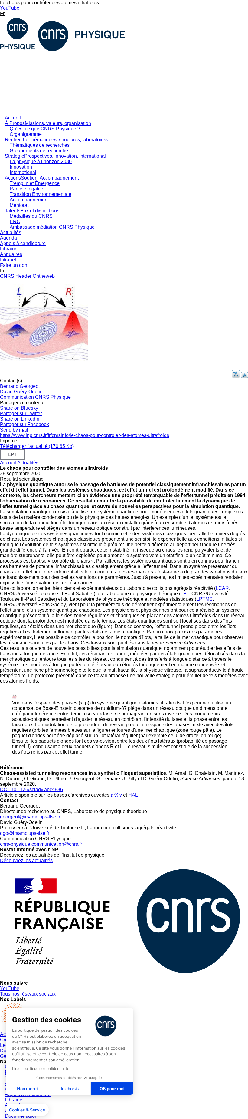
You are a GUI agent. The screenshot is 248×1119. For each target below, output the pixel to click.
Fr (2, 13)
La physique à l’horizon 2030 (41, 161)
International (23, 172)
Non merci (27, 1088)
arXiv (116, 795)
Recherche (56, 139)
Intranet (8, 259)
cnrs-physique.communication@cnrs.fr (41, 844)
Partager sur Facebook (24, 424)
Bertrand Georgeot (20, 386)
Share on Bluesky (19, 408)
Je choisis (69, 1088)
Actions (42, 177)
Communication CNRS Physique (35, 397)
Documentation (21, 1116)
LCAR (222, 588)
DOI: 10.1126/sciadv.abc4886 (31, 789)
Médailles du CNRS (31, 216)
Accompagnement (29, 199)
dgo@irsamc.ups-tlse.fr (24, 833)
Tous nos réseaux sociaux (28, 993)
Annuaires (11, 254)
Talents (32, 210)
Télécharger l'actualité (37, 446)
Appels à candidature (23, 243)
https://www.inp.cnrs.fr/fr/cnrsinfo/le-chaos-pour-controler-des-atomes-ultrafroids (84, 435)
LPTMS (204, 599)
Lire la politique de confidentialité (40, 1068)
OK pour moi (112, 1088)
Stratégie (55, 156)
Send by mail (14, 429)
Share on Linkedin (19, 419)
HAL (133, 795)
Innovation (21, 167)
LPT (185, 593)
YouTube (9, 8)
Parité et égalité (26, 188)
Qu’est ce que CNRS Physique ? (45, 128)
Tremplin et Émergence (35, 183)
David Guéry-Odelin (21, 391)
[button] (27, 1110)
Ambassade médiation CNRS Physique (52, 227)
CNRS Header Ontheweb (27, 276)
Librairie (9, 248)
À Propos (48, 123)
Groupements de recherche (39, 150)
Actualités (10, 232)
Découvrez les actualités (26, 860)
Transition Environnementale (40, 194)
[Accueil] (63, 49)
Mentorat (19, 205)
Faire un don (13, 265)
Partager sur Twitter (21, 413)
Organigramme (26, 134)
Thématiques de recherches (40, 145)
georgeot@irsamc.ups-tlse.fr (30, 816)
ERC (15, 221)
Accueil (13, 117)
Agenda (8, 237)
